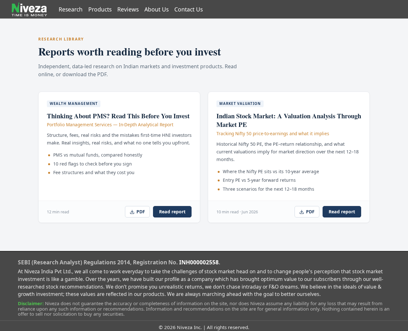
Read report (172, 212)
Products (100, 9)
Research (71, 9)
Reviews (128, 9)
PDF (140, 212)
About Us (156, 9)
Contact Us (188, 9)
